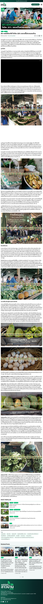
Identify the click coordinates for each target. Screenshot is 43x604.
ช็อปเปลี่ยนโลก (3, 535)
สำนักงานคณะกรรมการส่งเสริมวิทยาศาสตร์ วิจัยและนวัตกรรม (24, 537)
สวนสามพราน (23, 535)
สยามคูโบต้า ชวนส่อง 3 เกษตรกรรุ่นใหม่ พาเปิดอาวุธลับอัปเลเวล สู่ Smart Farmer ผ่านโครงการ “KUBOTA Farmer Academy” (25, 525)
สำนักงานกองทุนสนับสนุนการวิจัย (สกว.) (7, 537)
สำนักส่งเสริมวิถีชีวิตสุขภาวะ (5, 539)
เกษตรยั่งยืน (16, 502)
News (2, 31)
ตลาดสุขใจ (17, 535)
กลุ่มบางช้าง (8, 533)
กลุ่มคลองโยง (3, 533)
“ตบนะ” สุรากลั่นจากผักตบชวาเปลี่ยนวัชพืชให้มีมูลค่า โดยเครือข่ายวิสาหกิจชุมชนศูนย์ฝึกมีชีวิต (25, 511)
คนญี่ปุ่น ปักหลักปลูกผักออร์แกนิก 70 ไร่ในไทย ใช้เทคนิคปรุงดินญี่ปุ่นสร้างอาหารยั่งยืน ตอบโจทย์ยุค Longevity (24, 505)
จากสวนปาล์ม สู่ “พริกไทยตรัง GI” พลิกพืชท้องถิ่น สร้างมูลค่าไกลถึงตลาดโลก (22, 518)
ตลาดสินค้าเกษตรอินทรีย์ (11, 535)
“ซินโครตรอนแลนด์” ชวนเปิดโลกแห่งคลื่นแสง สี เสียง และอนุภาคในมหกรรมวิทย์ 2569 (35, 562)
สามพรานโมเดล (28, 535)
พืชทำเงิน (5, 31)
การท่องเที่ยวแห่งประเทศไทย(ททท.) (32, 533)
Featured (11, 502)
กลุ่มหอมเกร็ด (14, 533)
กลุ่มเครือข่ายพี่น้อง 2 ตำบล (21, 533)
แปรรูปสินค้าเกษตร (17, 509)
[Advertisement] (21, 133)
